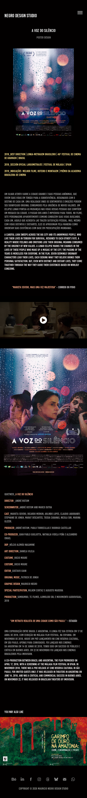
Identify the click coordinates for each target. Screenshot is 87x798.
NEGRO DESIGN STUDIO (20, 15)
